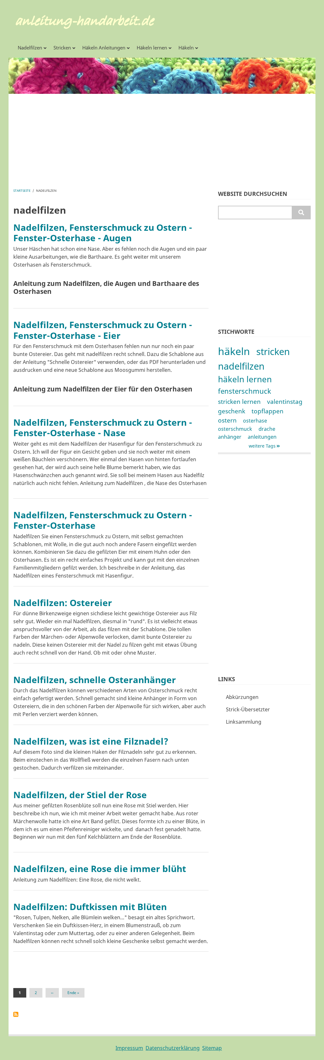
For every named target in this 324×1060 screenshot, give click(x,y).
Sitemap (212, 1047)
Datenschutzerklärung (173, 1047)
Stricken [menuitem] (62, 47)
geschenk (231, 411)
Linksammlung (243, 721)
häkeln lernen (245, 379)
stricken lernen (239, 401)
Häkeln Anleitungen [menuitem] (103, 47)
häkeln (234, 351)
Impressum (129, 1047)
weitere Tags (262, 446)
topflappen (268, 411)
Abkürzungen (242, 697)
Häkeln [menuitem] (186, 47)
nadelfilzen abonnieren (15, 1014)
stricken (273, 351)
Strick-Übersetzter (248, 709)
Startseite (22, 190)
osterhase (255, 420)
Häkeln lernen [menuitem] (152, 47)
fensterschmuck (244, 391)
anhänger (229, 436)
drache (267, 428)
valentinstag (284, 401)
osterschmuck (235, 428)
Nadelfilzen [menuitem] (30, 47)
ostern (227, 420)
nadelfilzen (241, 366)
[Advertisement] (162, 138)
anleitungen (262, 436)
